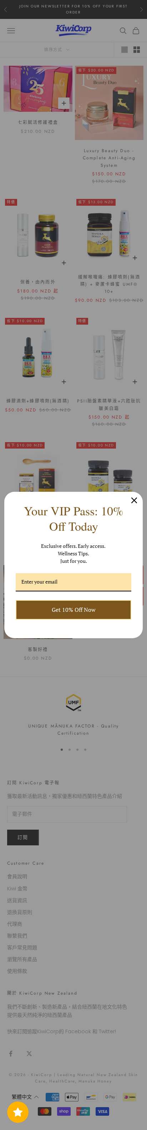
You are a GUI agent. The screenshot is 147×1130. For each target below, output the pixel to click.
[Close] (134, 500)
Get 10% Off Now (74, 610)
